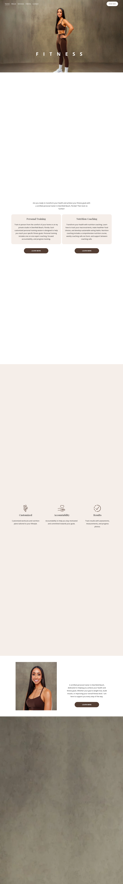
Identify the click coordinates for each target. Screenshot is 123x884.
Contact (36, 4)
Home (7, 4)
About (13, 4)
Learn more (87, 705)
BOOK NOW (112, 4)
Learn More (36, 251)
